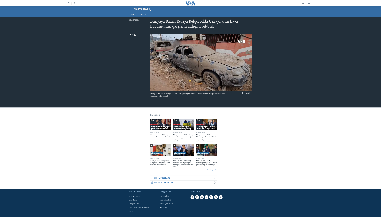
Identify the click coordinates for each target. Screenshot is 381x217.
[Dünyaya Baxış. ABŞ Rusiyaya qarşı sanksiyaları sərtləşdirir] (160, 124)
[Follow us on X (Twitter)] (206, 197)
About (143, 15)
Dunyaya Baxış (134, 204)
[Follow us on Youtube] (202, 197)
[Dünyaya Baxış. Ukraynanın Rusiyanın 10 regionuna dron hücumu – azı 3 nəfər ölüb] (160, 150)
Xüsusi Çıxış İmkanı (167, 204)
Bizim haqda (164, 208)
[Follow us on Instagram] (197, 197)
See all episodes (212, 170)
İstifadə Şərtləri (165, 200)
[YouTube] (303, 3)
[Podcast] (216, 197)
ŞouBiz (131, 211)
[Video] (309, 3)
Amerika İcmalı (134, 196)
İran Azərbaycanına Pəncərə (139, 208)
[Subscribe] (220, 197)
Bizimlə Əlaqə (164, 196)
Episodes (134, 15)
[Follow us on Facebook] (192, 197)
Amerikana (133, 200)
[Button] (132, 35)
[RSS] (211, 197)
